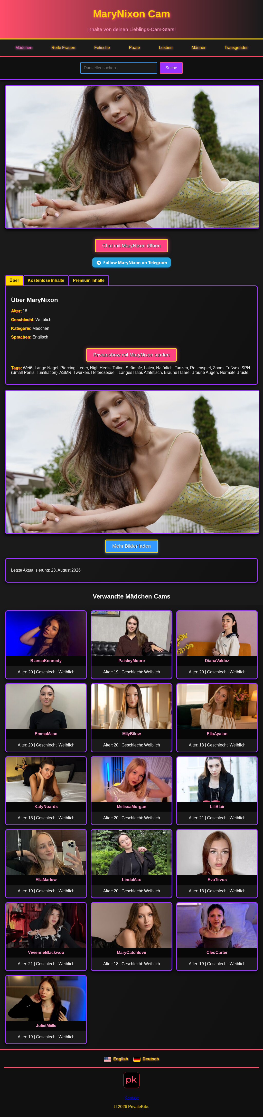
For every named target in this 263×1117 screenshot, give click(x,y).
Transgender (236, 47)
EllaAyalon (217, 734)
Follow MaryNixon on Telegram (135, 262)
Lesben (166, 47)
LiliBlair (217, 806)
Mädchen (23, 47)
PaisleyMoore (131, 661)
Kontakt (131, 1098)
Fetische (102, 47)
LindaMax (131, 879)
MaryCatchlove (131, 952)
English (120, 1059)
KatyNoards (46, 806)
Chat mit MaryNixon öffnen (131, 245)
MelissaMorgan (131, 806)
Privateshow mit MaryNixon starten (131, 354)
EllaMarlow (46, 879)
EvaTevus (217, 879)
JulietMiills (46, 1025)
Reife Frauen (63, 47)
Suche (171, 68)
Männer (198, 47)
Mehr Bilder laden (131, 546)
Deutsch (151, 1059)
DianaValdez (217, 661)
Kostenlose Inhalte (46, 280)
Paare (134, 47)
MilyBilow (131, 734)
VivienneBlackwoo (46, 952)
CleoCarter (217, 952)
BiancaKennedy (46, 661)
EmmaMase (46, 734)
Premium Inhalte (89, 280)
